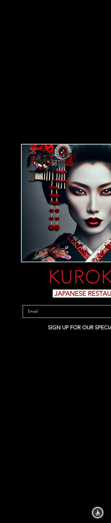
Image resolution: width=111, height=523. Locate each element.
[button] (97, 512)
